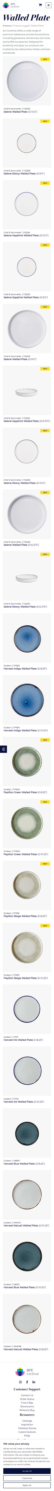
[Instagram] (20, 1382)
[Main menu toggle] (48, 5)
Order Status (27, 1399)
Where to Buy (27, 1410)
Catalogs (27, 1421)
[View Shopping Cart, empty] (40, 5)
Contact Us (27, 1395)
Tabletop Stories (27, 1428)
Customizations (27, 1432)
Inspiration (27, 1424)
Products (7, 25)
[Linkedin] (33, 1382)
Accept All (27, 1471)
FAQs (27, 1435)
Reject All (27, 1485)
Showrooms (27, 1406)
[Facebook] (27, 1382)
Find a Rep (27, 1402)
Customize (27, 1478)
